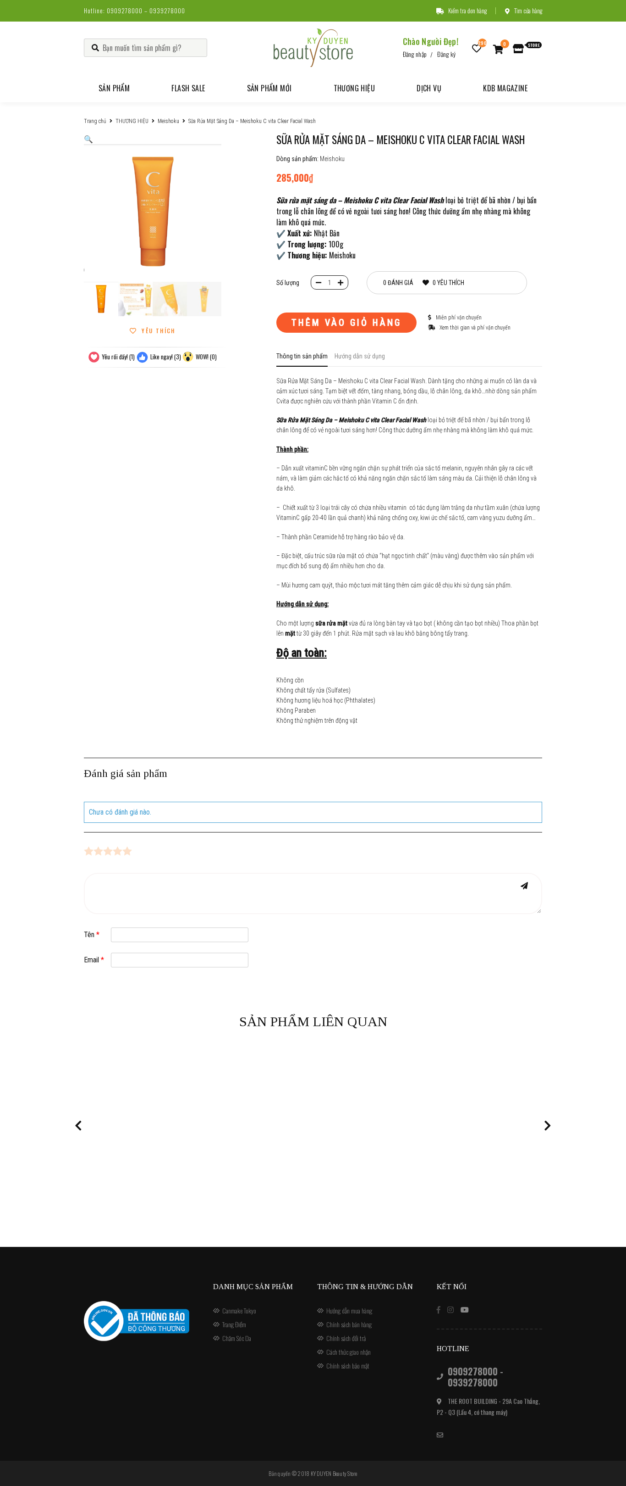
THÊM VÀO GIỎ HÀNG (346, 322)
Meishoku (168, 121)
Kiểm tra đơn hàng (467, 10)
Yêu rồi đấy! (118, 356)
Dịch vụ (429, 88)
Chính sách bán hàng (349, 1324)
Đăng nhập (415, 54)
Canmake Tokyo (239, 1310)
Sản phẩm (114, 88)
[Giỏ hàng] (498, 49)
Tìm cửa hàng (528, 10)
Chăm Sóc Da (236, 1338)
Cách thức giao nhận (348, 1352)
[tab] (302, 359)
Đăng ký (446, 54)
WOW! (206, 356)
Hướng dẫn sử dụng (360, 356)
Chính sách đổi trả (346, 1338)
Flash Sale (188, 88)
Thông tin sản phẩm (302, 356)
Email (94, 959)
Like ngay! (165, 356)
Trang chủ (95, 121)
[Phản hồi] (524, 885)
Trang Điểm (234, 1324)
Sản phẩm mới (269, 88)
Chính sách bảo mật (347, 1365)
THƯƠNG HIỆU (131, 121)
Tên (91, 934)
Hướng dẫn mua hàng (349, 1310)
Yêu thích (157, 331)
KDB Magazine (505, 88)
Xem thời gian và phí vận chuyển (474, 327)
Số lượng (287, 282)
